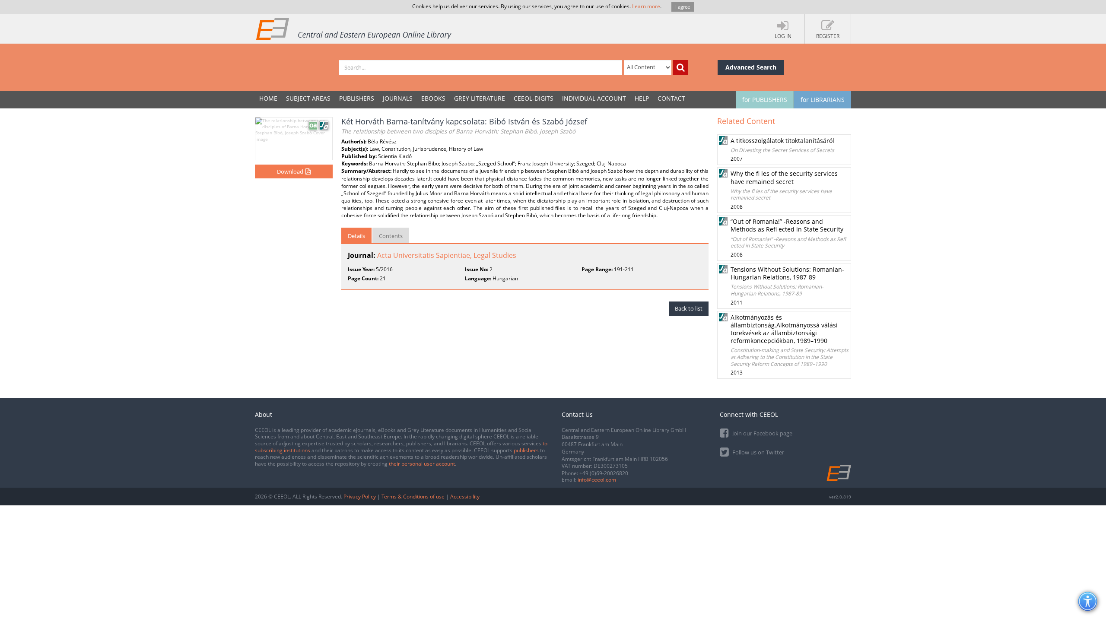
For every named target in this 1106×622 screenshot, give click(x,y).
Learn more (646, 6)
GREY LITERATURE (479, 98)
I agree (682, 6)
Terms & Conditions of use (413, 496)
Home (268, 98)
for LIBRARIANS (823, 99)
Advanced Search (750, 67)
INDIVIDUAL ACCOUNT (594, 98)
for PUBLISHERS (764, 99)
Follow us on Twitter (757, 452)
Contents (391, 236)
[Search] (680, 67)
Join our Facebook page (761, 433)
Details (356, 236)
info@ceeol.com (597, 479)
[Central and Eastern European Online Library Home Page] (354, 28)
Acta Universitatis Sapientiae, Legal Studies (446, 255)
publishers (526, 450)
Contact (671, 98)
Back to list (688, 308)
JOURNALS (398, 98)
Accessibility (465, 496)
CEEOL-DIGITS (533, 98)
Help (642, 98)
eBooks (433, 98)
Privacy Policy (359, 496)
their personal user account (422, 463)
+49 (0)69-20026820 (603, 473)
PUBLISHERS (356, 98)
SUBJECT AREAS (308, 98)
